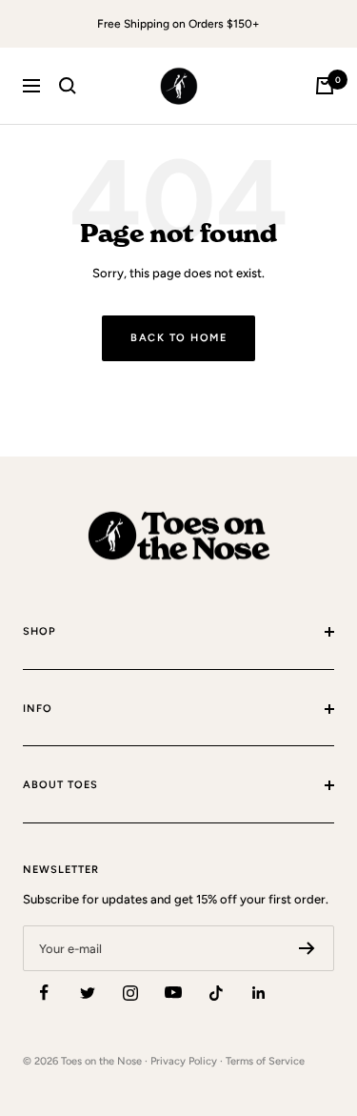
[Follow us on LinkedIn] (258, 992)
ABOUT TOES (60, 785)
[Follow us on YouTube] (172, 992)
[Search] (67, 85)
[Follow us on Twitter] (87, 992)
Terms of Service (265, 1061)
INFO (37, 708)
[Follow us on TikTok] (215, 992)
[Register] (307, 948)
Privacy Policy (183, 1061)
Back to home (178, 338)
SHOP (39, 631)
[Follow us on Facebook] (44, 992)
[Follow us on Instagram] (130, 992)
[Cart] (324, 85)
